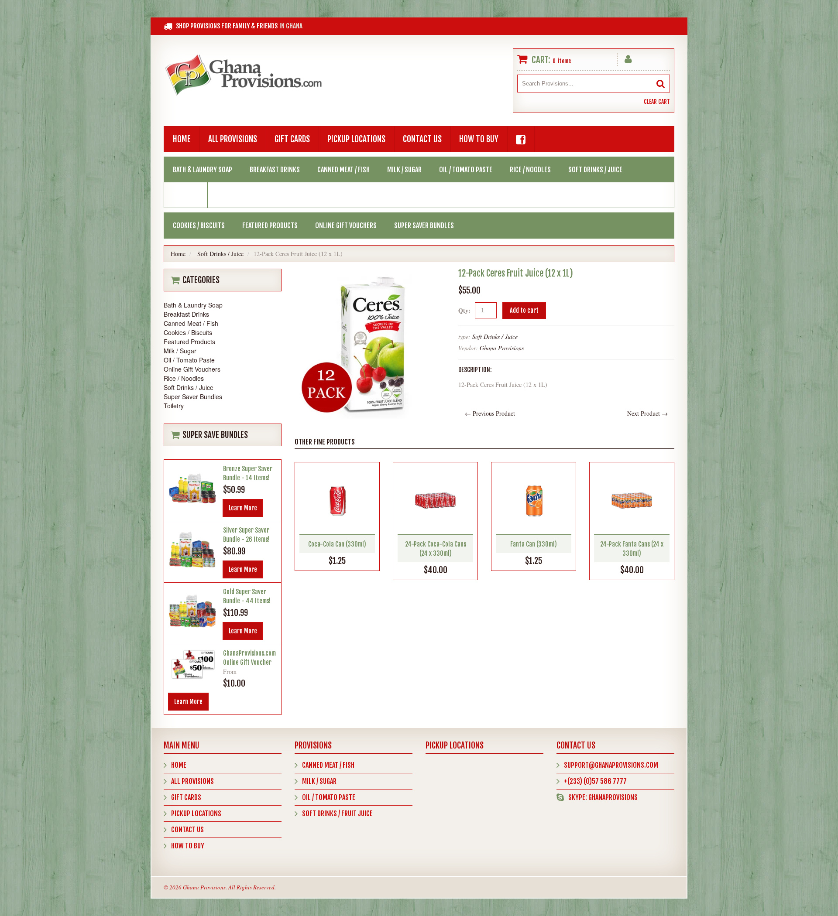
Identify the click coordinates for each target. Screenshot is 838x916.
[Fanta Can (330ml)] (533, 500)
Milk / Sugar (404, 169)
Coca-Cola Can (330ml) (337, 544)
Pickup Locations (356, 139)
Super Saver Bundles (424, 225)
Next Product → (647, 413)
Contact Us (422, 139)
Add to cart (524, 310)
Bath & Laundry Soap (202, 169)
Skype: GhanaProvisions (603, 797)
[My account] (628, 57)
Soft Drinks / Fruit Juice (337, 813)
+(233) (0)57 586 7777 (595, 781)
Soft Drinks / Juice (595, 169)
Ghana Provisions (502, 348)
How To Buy (478, 139)
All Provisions (232, 139)
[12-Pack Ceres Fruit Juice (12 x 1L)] (370, 273)
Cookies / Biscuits (199, 225)
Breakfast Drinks (275, 169)
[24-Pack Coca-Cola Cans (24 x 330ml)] (435, 500)
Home (182, 139)
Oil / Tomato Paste (465, 169)
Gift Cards (292, 139)
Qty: (464, 310)
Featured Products (270, 225)
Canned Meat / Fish (343, 169)
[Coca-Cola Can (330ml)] (337, 500)
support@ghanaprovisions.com (611, 765)
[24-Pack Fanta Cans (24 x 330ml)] (632, 500)
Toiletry (186, 195)
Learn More (243, 508)
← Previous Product (490, 413)
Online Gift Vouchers (346, 225)
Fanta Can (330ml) (533, 544)
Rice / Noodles (530, 169)
